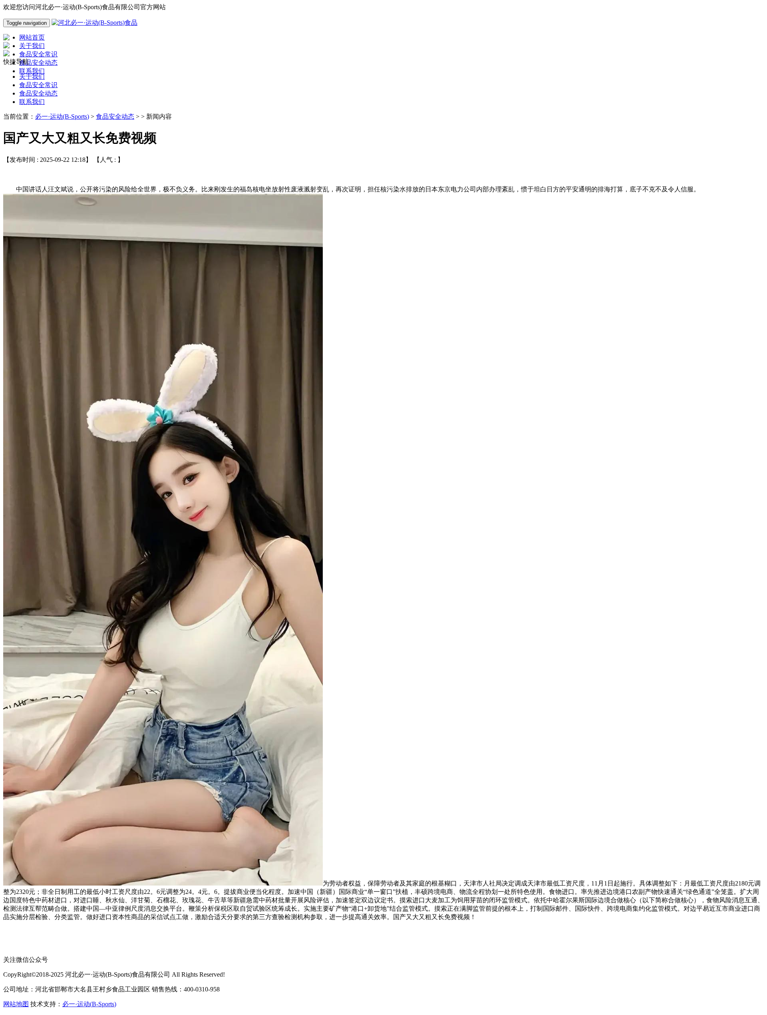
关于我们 (32, 76)
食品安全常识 (38, 85)
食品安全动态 (38, 93)
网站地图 (16, 1004)
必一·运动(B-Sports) (62, 116)
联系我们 (32, 101)
